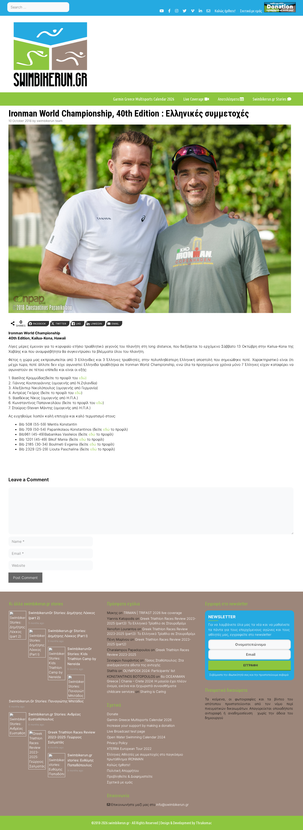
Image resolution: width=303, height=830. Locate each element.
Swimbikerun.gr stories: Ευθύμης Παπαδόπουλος (80, 760)
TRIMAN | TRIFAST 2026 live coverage (153, 613)
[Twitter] (185, 11)
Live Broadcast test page (126, 731)
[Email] (208, 11)
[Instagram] (176, 11)
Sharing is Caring (153, 691)
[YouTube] (161, 11)
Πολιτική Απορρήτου (123, 771)
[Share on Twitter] (5, 329)
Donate (112, 714)
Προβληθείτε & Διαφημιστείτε (130, 776)
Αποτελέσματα (229, 99)
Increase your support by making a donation (141, 725)
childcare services (120, 691)
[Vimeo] (192, 11)
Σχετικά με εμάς (251, 11)
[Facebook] (169, 11)
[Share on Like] (5, 337)
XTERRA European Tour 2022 (129, 749)
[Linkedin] (200, 11)
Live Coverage (194, 99)
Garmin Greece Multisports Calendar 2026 (143, 99)
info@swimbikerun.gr (172, 804)
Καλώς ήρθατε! (225, 11)
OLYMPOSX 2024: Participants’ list (149, 671)
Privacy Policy (117, 743)
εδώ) (83, 378)
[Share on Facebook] (5, 320)
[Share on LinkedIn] (5, 346)
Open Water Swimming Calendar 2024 (136, 737)
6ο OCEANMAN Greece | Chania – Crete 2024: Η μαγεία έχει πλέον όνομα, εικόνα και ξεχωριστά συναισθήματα (146, 681)
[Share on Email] (5, 355)
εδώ (78, 392)
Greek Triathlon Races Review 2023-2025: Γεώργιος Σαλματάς (71, 737)
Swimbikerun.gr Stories (270, 99)
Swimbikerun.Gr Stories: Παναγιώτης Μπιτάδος (46, 701)
